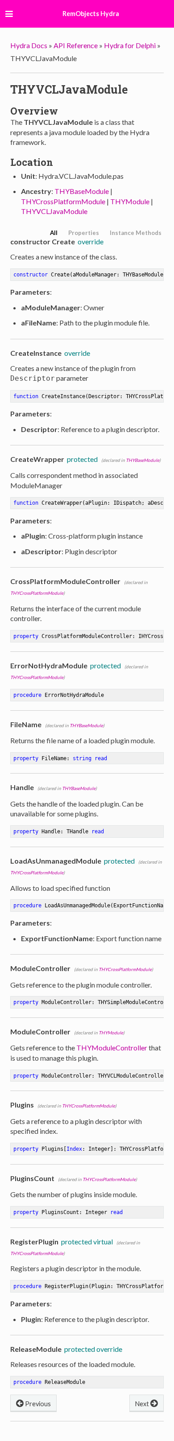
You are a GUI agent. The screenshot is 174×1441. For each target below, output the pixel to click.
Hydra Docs (28, 45)
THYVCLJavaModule (54, 211)
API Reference (76, 45)
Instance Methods (136, 232)
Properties (83, 232)
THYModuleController (111, 1047)
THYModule (129, 201)
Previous (37, 1404)
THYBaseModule (81, 191)
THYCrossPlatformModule (63, 201)
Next (142, 1404)
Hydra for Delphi (130, 45)
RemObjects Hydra (90, 13)
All (54, 232)
